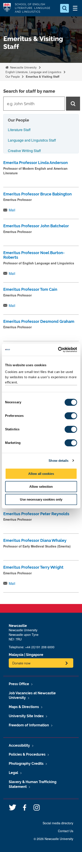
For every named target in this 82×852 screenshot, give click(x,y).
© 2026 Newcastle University (53, 839)
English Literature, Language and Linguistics (33, 72)
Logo (7, 8)
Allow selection (41, 486)
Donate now (21, 663)
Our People (12, 76)
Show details (58, 460)
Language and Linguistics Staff (32, 140)
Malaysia (16, 655)
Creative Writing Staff (24, 150)
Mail (12, 209)
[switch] (71, 415)
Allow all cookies (41, 474)
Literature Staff (19, 129)
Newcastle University (23, 67)
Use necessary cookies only (41, 499)
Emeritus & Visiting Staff (42, 76)
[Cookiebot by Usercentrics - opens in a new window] (58, 349)
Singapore (34, 655)
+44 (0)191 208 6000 (39, 647)
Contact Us (65, 831)
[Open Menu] (75, 8)
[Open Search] (64, 8)
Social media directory (58, 823)
